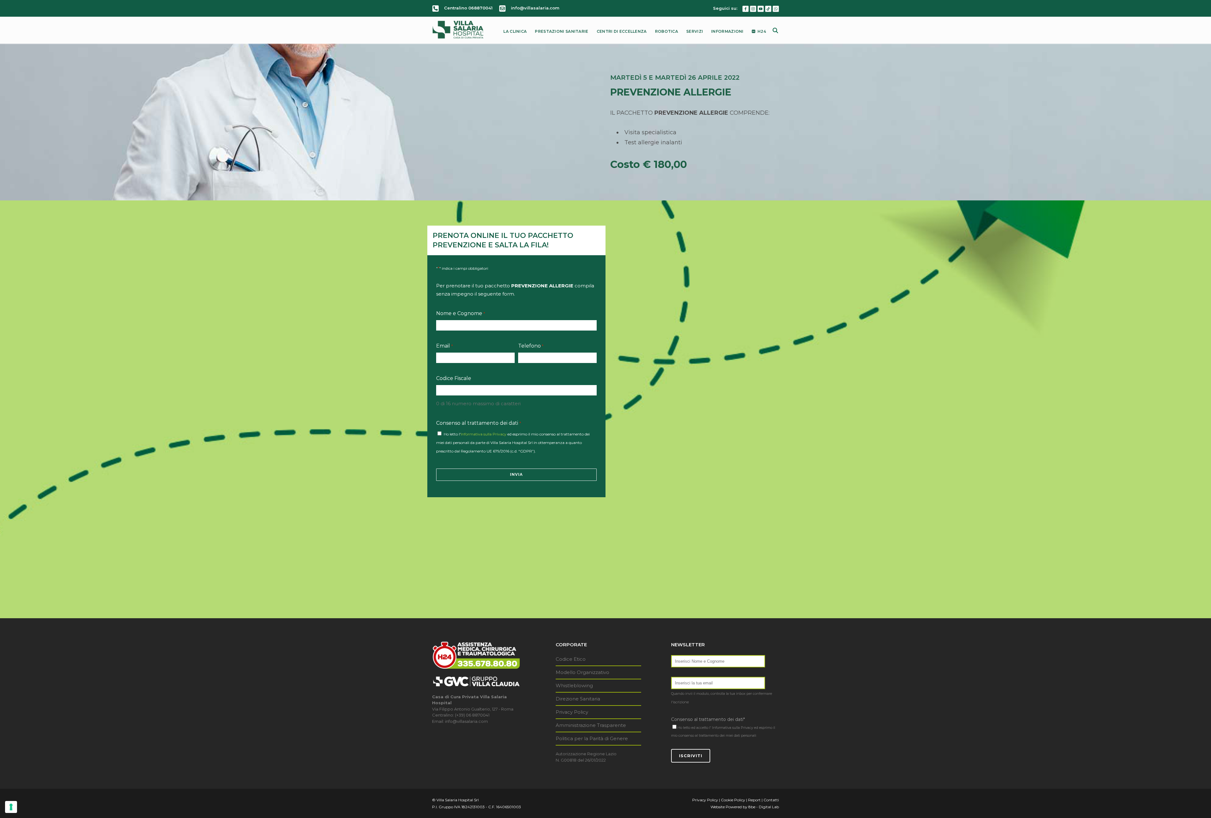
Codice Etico (571, 659)
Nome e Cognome (460, 313)
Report (754, 800)
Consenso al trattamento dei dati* (708, 719)
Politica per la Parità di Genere (592, 738)
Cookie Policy (733, 800)
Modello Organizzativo (582, 672)
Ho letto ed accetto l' (694, 727)
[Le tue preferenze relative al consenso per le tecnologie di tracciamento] (11, 807)
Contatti (771, 800)
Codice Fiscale (453, 378)
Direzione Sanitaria (578, 699)
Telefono (530, 346)
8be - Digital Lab (763, 806)
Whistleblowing (574, 685)
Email (444, 346)
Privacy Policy (572, 712)
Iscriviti (690, 755)
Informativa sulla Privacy (483, 434)
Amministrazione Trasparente (591, 725)
